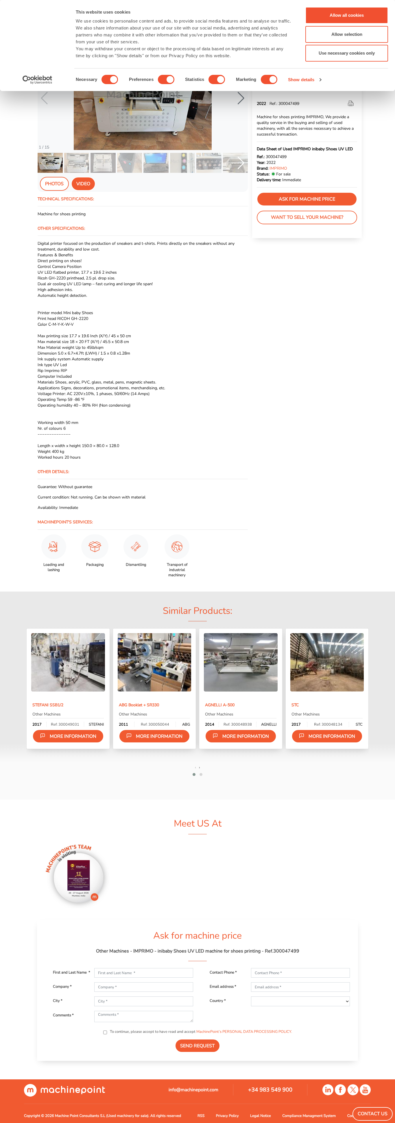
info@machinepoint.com (193, 1090)
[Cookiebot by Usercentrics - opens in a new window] (37, 79)
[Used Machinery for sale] (64, 1090)
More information (73, 736)
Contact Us (372, 1114)
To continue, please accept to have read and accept (200, 1031)
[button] (241, 98)
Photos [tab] (54, 184)
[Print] (351, 103)
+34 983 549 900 (270, 1090)
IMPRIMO (278, 168)
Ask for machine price (307, 199)
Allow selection (346, 34)
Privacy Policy (227, 1115)
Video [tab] (83, 184)
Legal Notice (260, 1115)
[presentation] (195, 767)
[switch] (166, 79)
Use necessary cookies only (347, 53)
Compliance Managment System (309, 1115)
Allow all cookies (347, 15)
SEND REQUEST (197, 1046)
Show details (301, 79)
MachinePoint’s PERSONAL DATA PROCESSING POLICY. (244, 1031)
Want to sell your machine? (307, 217)
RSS (201, 1115)
